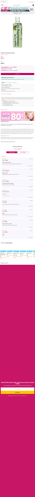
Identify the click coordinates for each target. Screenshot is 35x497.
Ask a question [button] (23, 152)
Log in (30, 1)
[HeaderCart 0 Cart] (33, 5)
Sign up (33, 1)
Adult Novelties (9, 243)
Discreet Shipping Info (31, 2)
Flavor (2, 56)
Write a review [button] (11, 152)
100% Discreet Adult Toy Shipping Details (8, 141)
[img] (4, 169)
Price (1, 61)
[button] (29, 166)
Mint (2, 58)
